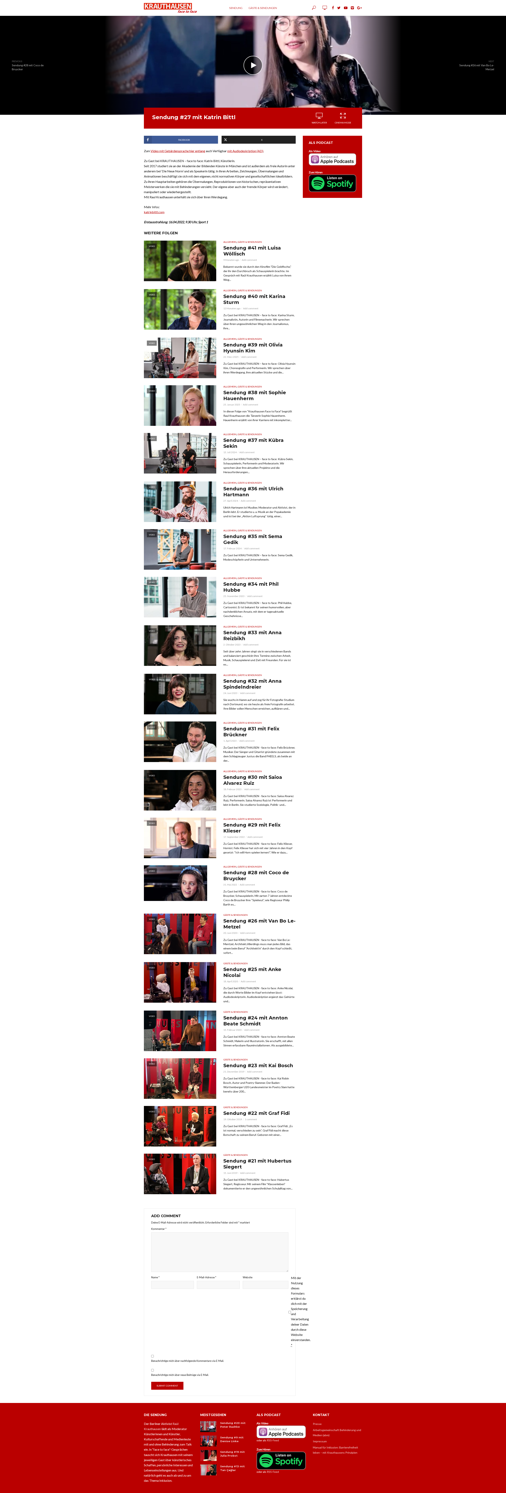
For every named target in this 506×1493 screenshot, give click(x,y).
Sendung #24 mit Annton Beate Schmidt (255, 1021)
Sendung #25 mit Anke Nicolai (252, 972)
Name (155, 1277)
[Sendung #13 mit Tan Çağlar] (208, 1470)
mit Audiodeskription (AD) (245, 151)
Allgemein (229, 241)
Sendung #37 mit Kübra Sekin (253, 443)
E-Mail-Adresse (206, 1277)
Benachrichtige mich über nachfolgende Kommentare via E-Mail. (187, 1360)
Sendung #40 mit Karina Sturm (254, 299)
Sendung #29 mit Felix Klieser (251, 828)
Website (247, 1277)
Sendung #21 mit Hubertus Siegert (257, 1164)
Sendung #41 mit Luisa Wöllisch (252, 251)
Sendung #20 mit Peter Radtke (232, 1424)
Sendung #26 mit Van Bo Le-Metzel (259, 924)
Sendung (236, 7)
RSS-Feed (273, 1440)
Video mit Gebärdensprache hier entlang (178, 151)
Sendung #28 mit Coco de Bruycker (256, 875)
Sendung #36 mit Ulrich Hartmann (253, 491)
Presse (317, 1424)
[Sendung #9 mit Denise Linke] (208, 1441)
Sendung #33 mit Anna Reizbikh (252, 635)
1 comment (251, 1119)
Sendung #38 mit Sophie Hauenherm (254, 395)
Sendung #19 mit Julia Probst (232, 1453)
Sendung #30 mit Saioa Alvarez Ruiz (252, 780)
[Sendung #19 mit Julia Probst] (208, 1455)
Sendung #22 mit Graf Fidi (256, 1113)
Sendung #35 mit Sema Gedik (252, 539)
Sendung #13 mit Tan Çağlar (232, 1468)
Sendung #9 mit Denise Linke (232, 1439)
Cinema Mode (343, 122)
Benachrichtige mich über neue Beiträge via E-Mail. (180, 1374)
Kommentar (158, 1228)
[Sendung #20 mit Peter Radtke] (208, 1426)
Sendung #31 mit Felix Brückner (251, 731)
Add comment (249, 259)
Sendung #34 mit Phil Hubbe (251, 587)
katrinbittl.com (154, 212)
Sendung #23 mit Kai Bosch (258, 1065)
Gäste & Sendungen (262, 7)
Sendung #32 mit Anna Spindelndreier (252, 684)
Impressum (320, 1441)
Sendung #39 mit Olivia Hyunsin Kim (253, 348)
